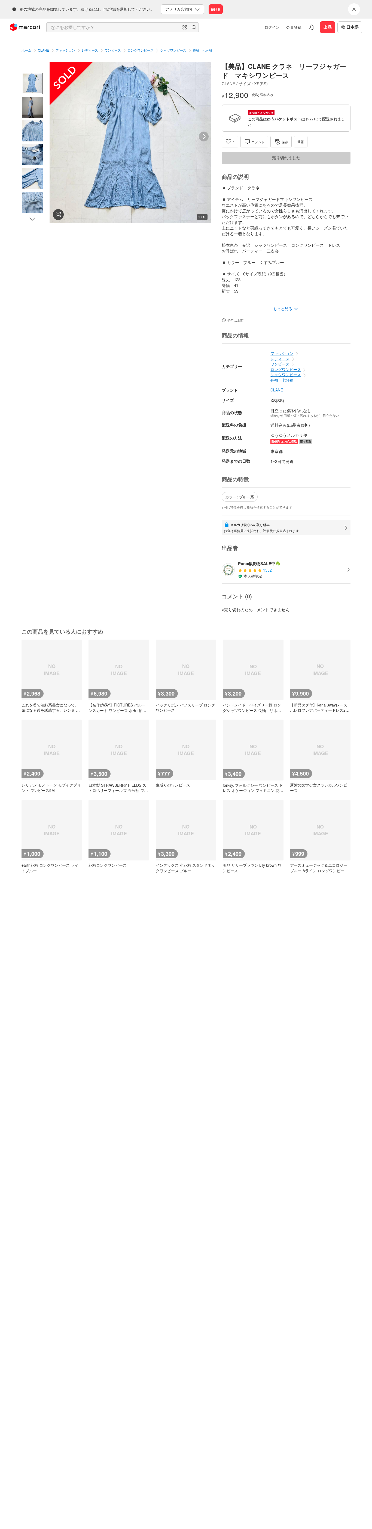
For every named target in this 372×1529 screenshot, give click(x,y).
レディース (90, 50)
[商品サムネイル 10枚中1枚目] (32, 83)
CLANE (43, 50)
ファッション (65, 50)
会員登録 (293, 27)
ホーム (26, 50)
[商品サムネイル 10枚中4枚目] (32, 154)
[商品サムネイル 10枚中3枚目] (32, 130)
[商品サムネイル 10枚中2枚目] (32, 107)
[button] (184, 27)
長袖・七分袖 (202, 50)
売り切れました (286, 158)
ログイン (272, 27)
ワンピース (113, 50)
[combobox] (122, 27)
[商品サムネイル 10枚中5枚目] (32, 178)
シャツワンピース (173, 50)
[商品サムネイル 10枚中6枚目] (32, 202)
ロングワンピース (140, 50)
